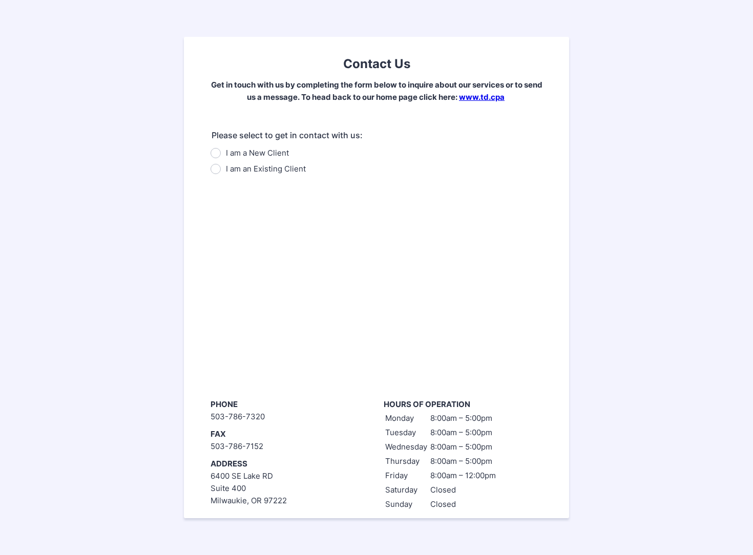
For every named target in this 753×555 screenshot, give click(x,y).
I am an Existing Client (266, 169)
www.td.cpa (482, 97)
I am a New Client (257, 153)
